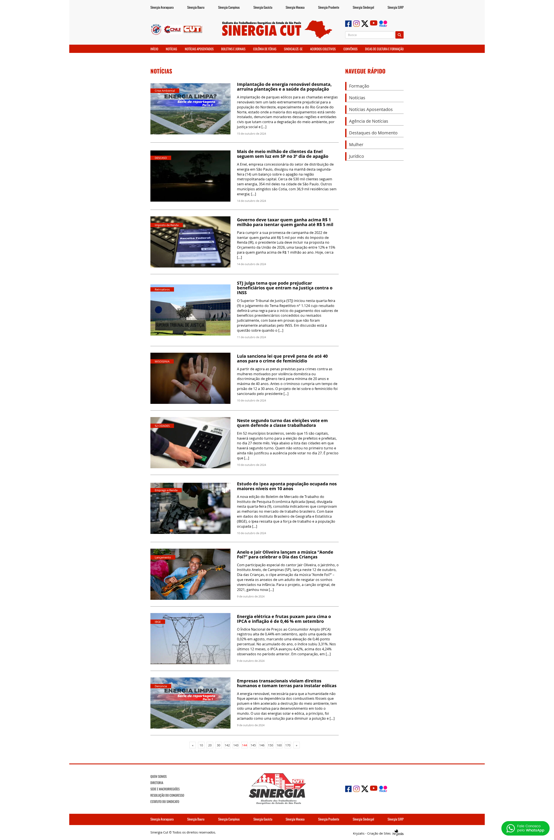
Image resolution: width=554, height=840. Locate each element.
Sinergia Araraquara (162, 7)
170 (287, 745)
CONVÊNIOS (350, 48)
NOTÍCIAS (171, 48)
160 (279, 745)
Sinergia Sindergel (363, 7)
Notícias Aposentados (371, 109)
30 (218, 745)
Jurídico (356, 156)
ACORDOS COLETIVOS (323, 48)
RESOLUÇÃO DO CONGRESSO (167, 795)
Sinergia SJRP (396, 7)
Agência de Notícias (368, 121)
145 (253, 745)
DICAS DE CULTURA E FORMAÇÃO (384, 48)
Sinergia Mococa (295, 7)
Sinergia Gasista (262, 7)
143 (235, 745)
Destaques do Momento (373, 133)
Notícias (357, 98)
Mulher (356, 144)
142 (227, 745)
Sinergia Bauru (196, 7)
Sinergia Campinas (229, 7)
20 (210, 745)
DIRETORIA (156, 782)
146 (261, 745)
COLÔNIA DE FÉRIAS (264, 48)
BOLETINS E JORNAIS (233, 48)
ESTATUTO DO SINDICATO (164, 801)
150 (270, 745)
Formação (359, 86)
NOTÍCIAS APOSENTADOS (199, 48)
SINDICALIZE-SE (293, 48)
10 (201, 745)
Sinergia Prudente (328, 7)
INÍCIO (154, 48)
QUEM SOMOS (158, 776)
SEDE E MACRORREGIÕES (165, 788)
